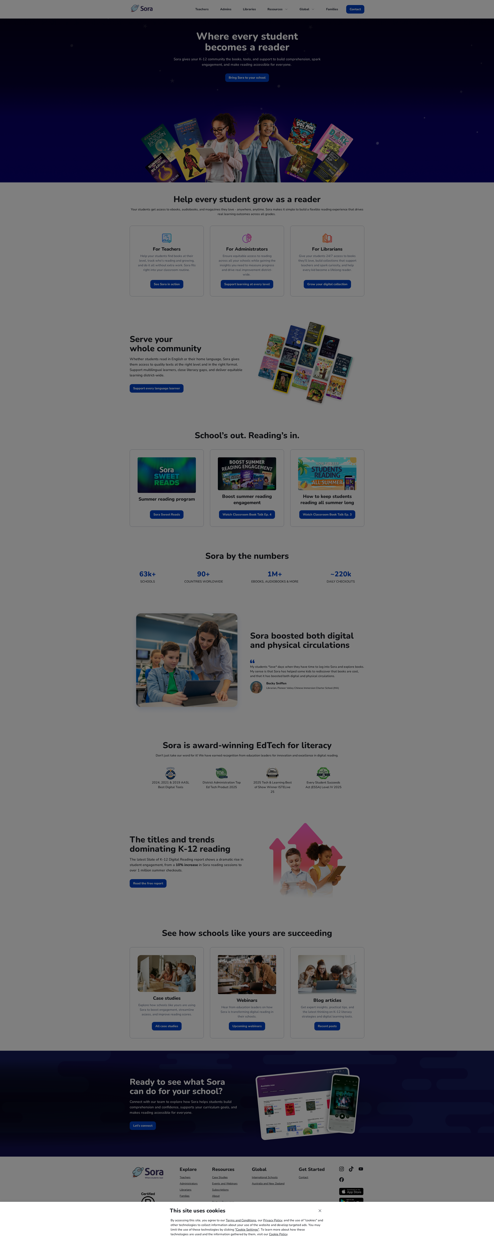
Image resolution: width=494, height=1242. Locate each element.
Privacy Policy (272, 1220)
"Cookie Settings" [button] (247, 1230)
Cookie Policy (278, 1234)
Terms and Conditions (241, 1220)
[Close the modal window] (320, 1210)
